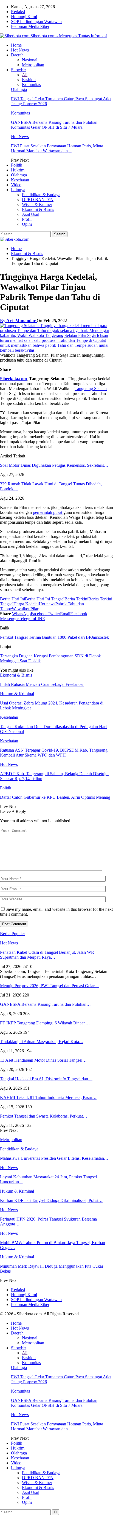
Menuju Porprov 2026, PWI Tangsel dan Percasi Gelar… (49, 985)
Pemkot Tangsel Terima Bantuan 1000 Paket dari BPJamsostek (54, 637)
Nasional (29, 60)
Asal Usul (30, 214)
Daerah (17, 55)
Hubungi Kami (24, 16)
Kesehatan (20, 179)
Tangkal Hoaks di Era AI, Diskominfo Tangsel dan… (46, 1078)
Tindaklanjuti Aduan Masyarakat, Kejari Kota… (41, 1041)
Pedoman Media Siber (30, 26)
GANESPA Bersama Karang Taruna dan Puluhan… (45, 1004)
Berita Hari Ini (12, 599)
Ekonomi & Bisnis (38, 209)
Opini (27, 224)
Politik (16, 165)
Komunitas (31, 84)
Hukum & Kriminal (17, 693)
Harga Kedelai (26, 604)
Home (16, 45)
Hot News (20, 50)
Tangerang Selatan (91, 388)
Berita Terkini (76, 599)
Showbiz (18, 69)
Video (16, 184)
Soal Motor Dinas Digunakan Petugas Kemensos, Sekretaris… (54, 465)
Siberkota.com (13, 378)
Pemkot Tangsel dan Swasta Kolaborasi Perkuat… (43, 1116)
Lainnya (18, 189)
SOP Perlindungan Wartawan (36, 21)
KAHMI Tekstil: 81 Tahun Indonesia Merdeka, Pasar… (48, 1097)
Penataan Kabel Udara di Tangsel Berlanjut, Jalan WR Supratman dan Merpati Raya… (47, 955)
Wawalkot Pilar (25, 608)
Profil (27, 219)
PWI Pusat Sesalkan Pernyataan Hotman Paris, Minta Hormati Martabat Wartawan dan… (57, 148)
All (24, 74)
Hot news (47, 604)
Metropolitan (33, 64)
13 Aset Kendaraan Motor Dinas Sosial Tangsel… (43, 1060)
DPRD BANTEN (37, 199)
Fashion (29, 79)
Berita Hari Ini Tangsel (44, 599)
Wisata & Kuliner (37, 204)
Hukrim (17, 170)
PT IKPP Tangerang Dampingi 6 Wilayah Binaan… (45, 1023)
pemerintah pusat (48, 512)
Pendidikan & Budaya (41, 194)
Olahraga (19, 89)
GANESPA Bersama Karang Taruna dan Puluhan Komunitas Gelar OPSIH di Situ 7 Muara (54, 125)
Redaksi (18, 11)
